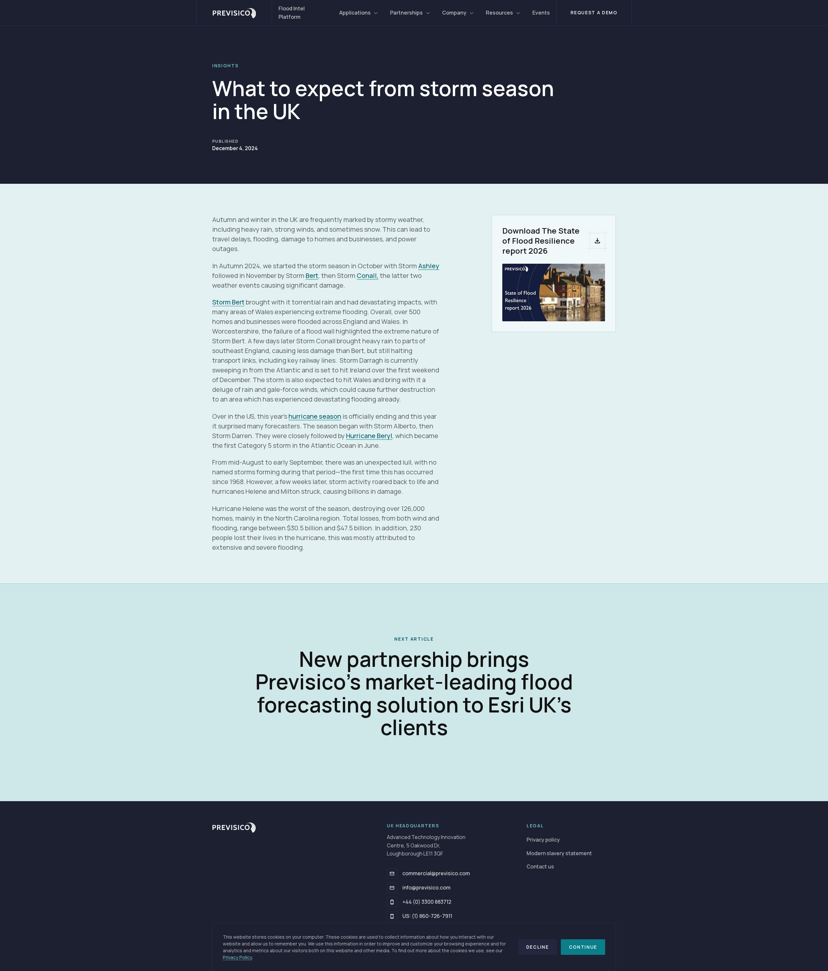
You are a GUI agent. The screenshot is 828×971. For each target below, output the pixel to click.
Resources (499, 12)
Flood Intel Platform (291, 12)
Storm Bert (228, 302)
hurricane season (315, 416)
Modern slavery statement (559, 853)
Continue (583, 947)
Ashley (428, 265)
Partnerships (406, 12)
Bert (312, 275)
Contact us (540, 866)
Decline (537, 947)
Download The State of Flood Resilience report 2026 (541, 240)
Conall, (367, 275)
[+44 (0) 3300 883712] (392, 902)
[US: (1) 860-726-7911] (392, 916)
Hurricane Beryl (369, 435)
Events (541, 12)
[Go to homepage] (234, 13)
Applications (355, 12)
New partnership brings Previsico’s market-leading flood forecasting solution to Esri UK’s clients (414, 693)
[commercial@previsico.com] (392, 873)
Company (454, 12)
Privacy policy (543, 839)
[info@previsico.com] (392, 888)
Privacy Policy (237, 957)
